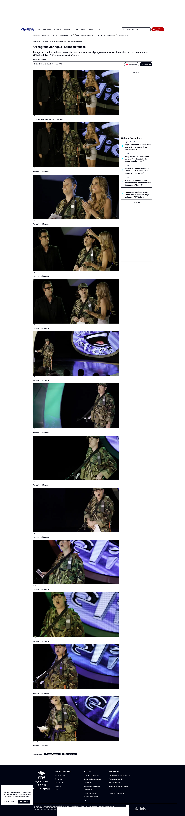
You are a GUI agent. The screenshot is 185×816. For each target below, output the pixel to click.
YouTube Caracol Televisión (106, 35)
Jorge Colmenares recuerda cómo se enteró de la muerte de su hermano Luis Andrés (138, 147)
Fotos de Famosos (52, 754)
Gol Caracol (59, 783)
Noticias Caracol (60, 776)
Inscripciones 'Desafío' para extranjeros (45, 35)
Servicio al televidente (91, 797)
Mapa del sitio (88, 790)
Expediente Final (130, 142)
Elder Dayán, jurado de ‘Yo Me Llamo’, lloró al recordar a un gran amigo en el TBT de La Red (138, 194)
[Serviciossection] (100, 771)
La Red (127, 154)
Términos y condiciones (117, 793)
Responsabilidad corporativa (118, 786)
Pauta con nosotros (90, 793)
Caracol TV (36, 41)
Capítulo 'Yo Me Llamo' (66, 35)
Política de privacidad (116, 779)
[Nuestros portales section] (71, 771)
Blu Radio (58, 779)
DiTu (56, 790)
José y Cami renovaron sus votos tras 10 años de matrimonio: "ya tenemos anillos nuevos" (137, 170)
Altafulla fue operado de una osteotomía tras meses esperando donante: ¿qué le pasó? (138, 182)
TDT (85, 800)
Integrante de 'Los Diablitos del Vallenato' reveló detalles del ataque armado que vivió (137, 158)
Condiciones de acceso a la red (119, 776)
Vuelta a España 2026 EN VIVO (85, 35)
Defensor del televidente (92, 786)
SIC (110, 790)
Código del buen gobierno (92, 779)
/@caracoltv (133, 64)
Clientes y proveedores (91, 776)
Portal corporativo (115, 783)
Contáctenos (88, 783)
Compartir (147, 64)
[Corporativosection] (129, 771)
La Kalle (58, 786)
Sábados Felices (47, 41)
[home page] (27, 29)
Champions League (122, 35)
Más (98, 29)
